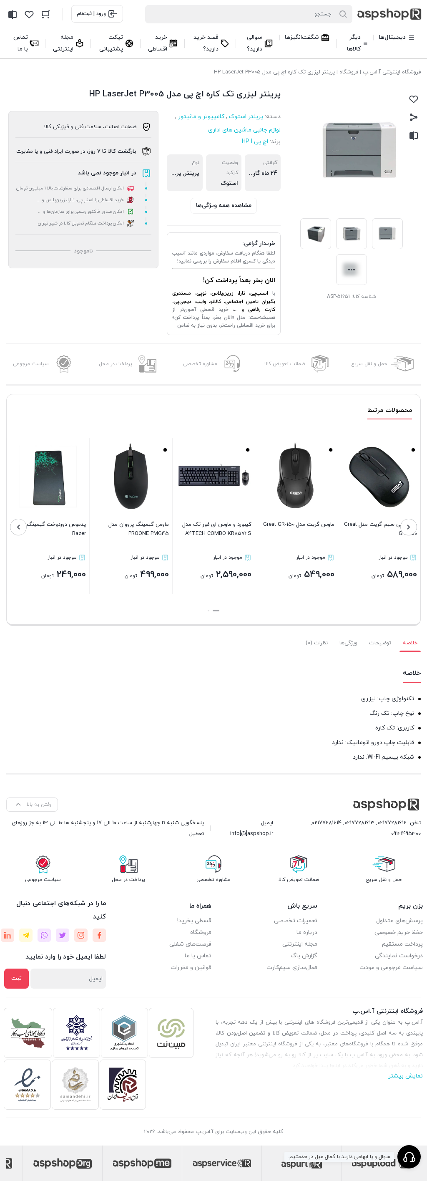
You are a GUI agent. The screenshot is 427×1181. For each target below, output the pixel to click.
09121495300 (406, 834)
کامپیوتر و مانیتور (201, 117)
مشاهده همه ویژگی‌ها (223, 205)
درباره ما (306, 932)
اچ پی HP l (255, 142)
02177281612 (392, 823)
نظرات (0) (317, 643)
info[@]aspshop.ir (251, 834)
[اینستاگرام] (81, 935)
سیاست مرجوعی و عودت (391, 968)
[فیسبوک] (99, 935)
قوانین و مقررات (191, 968)
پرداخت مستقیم (402, 944)
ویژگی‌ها (348, 643)
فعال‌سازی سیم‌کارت (291, 968)
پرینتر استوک (246, 117)
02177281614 (327, 823)
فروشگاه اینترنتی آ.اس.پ (392, 72)
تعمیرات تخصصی (295, 921)
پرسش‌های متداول (399, 921)
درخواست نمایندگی (399, 956)
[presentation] (408, 527)
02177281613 (359, 823)
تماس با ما (198, 956)
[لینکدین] (7, 935)
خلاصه (410, 643)
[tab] (410, 643)
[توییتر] (62, 935)
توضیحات (380, 643)
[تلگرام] (26, 935)
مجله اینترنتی (299, 944)
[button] (216, 610)
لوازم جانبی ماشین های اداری (244, 130)
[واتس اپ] (44, 935)
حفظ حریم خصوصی (398, 932)
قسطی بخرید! (194, 921)
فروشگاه (348, 72)
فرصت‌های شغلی (190, 944)
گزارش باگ (304, 956)
